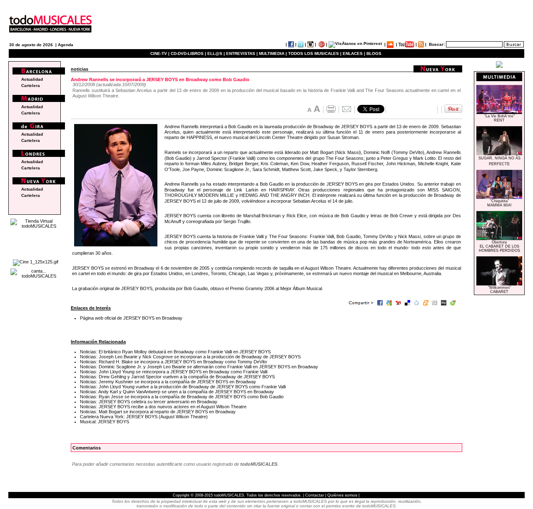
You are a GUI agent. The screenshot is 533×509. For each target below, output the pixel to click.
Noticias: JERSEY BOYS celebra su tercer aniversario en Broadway (148, 401)
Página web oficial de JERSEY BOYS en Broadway (131, 317)
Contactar (314, 495)
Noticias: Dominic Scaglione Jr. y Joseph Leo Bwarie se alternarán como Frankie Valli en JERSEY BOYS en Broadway (199, 366)
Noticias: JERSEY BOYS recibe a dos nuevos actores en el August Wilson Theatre (163, 406)
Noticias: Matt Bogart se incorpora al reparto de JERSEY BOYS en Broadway (158, 411)
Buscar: (437, 44)
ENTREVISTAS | (242, 53)
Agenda (65, 44)
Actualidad (32, 79)
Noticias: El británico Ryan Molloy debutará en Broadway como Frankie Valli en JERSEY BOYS (175, 351)
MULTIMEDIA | (273, 53)
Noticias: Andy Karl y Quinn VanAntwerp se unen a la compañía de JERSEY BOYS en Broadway (177, 391)
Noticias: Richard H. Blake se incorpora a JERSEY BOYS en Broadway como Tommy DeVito (173, 361)
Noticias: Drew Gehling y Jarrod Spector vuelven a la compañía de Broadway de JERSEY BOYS (177, 376)
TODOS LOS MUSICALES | (314, 53)
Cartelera (30, 85)
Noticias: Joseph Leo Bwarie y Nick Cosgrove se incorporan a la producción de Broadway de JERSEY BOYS (190, 356)
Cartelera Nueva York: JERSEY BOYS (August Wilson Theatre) (144, 416)
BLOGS (373, 53)
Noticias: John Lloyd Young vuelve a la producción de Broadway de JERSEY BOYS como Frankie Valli (183, 386)
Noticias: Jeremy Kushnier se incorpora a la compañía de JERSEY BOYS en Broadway (168, 381)
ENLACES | (354, 53)
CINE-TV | (160, 53)
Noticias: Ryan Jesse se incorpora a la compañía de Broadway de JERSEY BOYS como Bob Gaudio (182, 396)
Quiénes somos (342, 495)
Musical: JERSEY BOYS (104, 421)
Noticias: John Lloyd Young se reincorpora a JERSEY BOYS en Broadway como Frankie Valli (173, 371)
